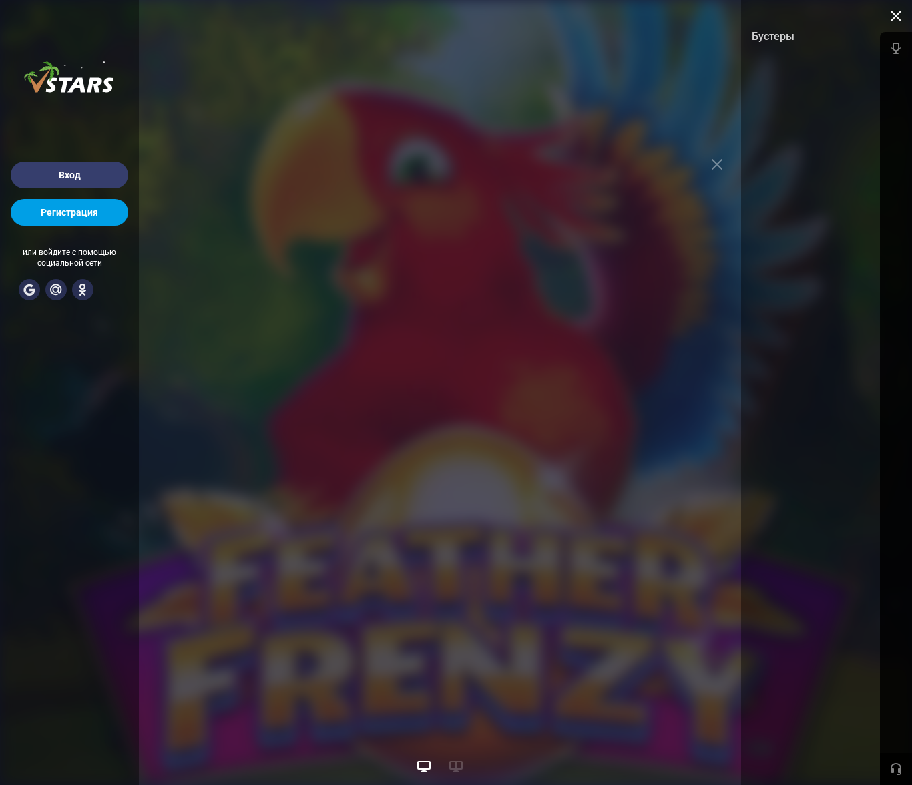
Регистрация (69, 212)
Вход (70, 175)
